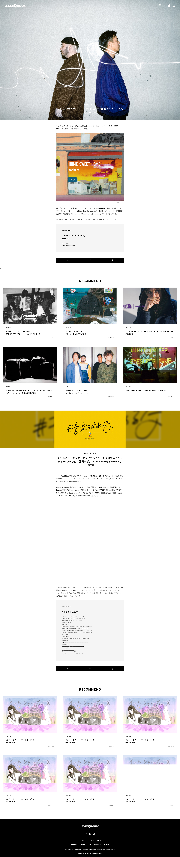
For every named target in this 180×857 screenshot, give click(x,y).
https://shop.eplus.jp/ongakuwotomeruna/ (73, 646)
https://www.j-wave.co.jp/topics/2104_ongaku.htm (75, 642)
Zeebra (58, 490)
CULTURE (128, 387)
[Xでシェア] (67, 260)
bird (100, 487)
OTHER (107, 844)
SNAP (99, 841)
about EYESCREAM (69, 849)
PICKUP (91, 841)
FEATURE (82, 841)
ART (89, 844)
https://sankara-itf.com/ (68, 245)
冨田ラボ (94, 487)
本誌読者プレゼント (101, 849)
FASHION (8, 327)
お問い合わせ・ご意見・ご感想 (89, 849)
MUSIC (67, 387)
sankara (90, 126)
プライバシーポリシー (110, 849)
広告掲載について (78, 849)
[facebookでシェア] (90, 260)
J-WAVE (65, 476)
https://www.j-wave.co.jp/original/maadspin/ (73, 654)
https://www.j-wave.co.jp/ (68, 650)
